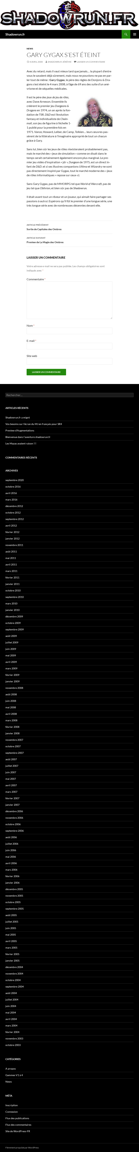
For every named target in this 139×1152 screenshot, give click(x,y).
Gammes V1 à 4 (14, 1075)
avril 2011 (11, 564)
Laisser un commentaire (91, 61)
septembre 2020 (14, 480)
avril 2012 (11, 525)
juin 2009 (10, 648)
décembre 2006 (14, 811)
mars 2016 (11, 499)
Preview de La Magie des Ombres (45, 240)
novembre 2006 (14, 817)
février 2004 (12, 1031)
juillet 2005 (11, 921)
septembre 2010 (14, 596)
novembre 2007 (14, 739)
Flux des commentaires (18, 1124)
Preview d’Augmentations (19, 430)
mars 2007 (11, 791)
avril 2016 (11, 493)
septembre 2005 (14, 908)
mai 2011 (10, 557)
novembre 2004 (14, 973)
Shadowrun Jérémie (59, 61)
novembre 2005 (14, 895)
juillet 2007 (11, 765)
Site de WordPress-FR (17, 1131)
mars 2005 (11, 947)
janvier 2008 (12, 733)
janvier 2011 (12, 583)
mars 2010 (11, 603)
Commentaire (36, 279)
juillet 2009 (11, 642)
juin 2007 (10, 772)
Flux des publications (17, 1118)
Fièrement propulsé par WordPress (22, 1147)
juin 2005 (10, 928)
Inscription (11, 1105)
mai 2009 (10, 655)
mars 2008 (11, 720)
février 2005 (12, 954)
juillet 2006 (11, 843)
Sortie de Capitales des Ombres (44, 227)
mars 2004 (11, 1025)
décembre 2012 (14, 506)
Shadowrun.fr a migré (17, 417)
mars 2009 (11, 668)
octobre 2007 (13, 746)
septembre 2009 (14, 629)
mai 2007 (10, 778)
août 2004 (11, 993)
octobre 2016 (13, 486)
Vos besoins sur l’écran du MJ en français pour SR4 (33, 423)
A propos (10, 1068)
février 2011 (12, 577)
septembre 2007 (14, 752)
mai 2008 (10, 707)
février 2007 (12, 798)
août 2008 (11, 694)
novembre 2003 (14, 1038)
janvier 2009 (12, 681)
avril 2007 (11, 785)
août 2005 (11, 915)
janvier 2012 (12, 538)
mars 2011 (11, 570)
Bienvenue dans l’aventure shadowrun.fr (27, 436)
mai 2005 (10, 934)
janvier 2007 (12, 804)
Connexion (11, 1111)
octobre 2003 (13, 1044)
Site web (32, 355)
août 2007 (11, 759)
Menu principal (134, 34)
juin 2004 (10, 1006)
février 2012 (12, 532)
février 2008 (12, 726)
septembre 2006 (14, 830)
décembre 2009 (14, 616)
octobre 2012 (13, 512)
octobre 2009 (13, 622)
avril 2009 (11, 661)
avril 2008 (11, 713)
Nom (30, 325)
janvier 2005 (12, 960)
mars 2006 (11, 869)
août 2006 (11, 837)
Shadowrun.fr (15, 34)
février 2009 (12, 674)
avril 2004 (11, 1019)
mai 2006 (10, 856)
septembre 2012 (14, 519)
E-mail (31, 340)
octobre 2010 (13, 590)
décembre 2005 (14, 889)
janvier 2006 (12, 882)
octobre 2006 (13, 824)
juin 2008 (10, 700)
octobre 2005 (13, 902)
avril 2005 (11, 941)
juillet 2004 (11, 999)
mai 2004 (10, 1012)
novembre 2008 (14, 687)
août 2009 (11, 635)
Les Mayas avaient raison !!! (20, 443)
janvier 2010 (12, 609)
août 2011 (11, 551)
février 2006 (12, 876)
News (30, 48)
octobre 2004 (13, 980)
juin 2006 (10, 850)
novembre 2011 (14, 545)
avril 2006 (11, 863)
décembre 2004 (14, 967)
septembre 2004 (14, 986)
